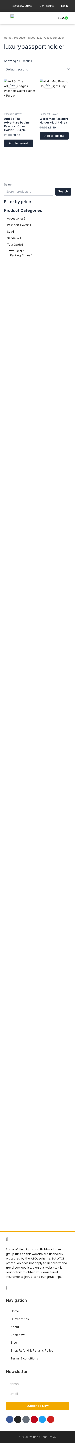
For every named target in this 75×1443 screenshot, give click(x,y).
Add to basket (18, 143)
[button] (37, 18)
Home (8, 37)
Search (8, 184)
